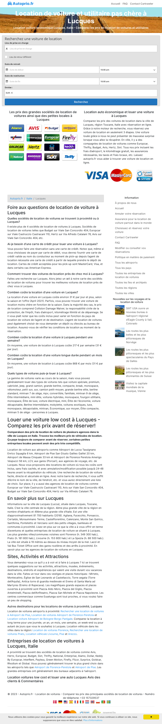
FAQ (125, 3)
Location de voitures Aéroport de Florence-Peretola (62, 615)
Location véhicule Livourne (42, 633)
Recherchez (81, 102)
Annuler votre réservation (130, 213)
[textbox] (81, 48)
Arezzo (72, 633)
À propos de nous (125, 202)
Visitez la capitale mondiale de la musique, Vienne (136, 387)
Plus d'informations (92, 720)
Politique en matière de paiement (135, 257)
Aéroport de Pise (85, 667)
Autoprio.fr (23, 3)
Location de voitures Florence (50, 630)
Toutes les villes (124, 293)
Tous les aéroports (126, 262)
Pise (61, 633)
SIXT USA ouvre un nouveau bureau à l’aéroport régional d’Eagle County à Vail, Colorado (139, 316)
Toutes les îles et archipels (131, 282)
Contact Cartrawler (141, 3)
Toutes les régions (126, 287)
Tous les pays (123, 267)
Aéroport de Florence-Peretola (52, 667)
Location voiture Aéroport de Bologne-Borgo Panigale (39, 618)
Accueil (115, 3)
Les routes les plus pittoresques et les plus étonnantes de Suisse (140, 372)
